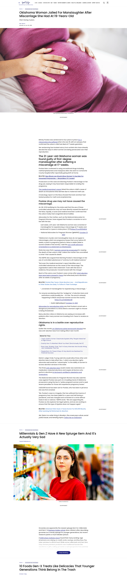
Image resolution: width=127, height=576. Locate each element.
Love (36, 3)
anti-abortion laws (53, 368)
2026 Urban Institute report (50, 538)
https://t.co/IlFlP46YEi (79, 229)
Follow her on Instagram (73, 418)
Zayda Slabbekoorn (25, 441)
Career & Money (86, 3)
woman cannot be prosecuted (66, 250)
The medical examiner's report (50, 189)
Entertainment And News (31, 9)
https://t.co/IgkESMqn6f (63, 300)
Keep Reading (63, 552)
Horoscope (46, 3)
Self (52, 3)
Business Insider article (56, 530)
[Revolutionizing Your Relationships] (26, 2)
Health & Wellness (76, 3)
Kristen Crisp (23, 574)
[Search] (103, 2)
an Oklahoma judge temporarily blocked (67, 329)
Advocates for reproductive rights (51, 306)
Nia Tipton (22, 23)
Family (55, 3)
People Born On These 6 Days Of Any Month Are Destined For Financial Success (62, 352)
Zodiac (40, 3)
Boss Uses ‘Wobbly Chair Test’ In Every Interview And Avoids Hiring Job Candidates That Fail (64, 347)
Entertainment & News (64, 3)
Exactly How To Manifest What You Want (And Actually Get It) (62, 343)
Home (20, 9)
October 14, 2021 (72, 303)
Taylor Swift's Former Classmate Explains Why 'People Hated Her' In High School (63, 339)
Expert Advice (96, 3)
